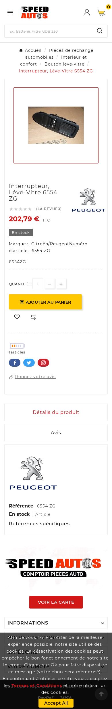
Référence (22, 506)
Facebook (14, 363)
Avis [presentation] (56, 432)
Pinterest (43, 363)
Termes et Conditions (36, 685)
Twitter (29, 363)
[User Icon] (90, 12)
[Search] (100, 30)
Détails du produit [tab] (56, 412)
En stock (19, 514)
